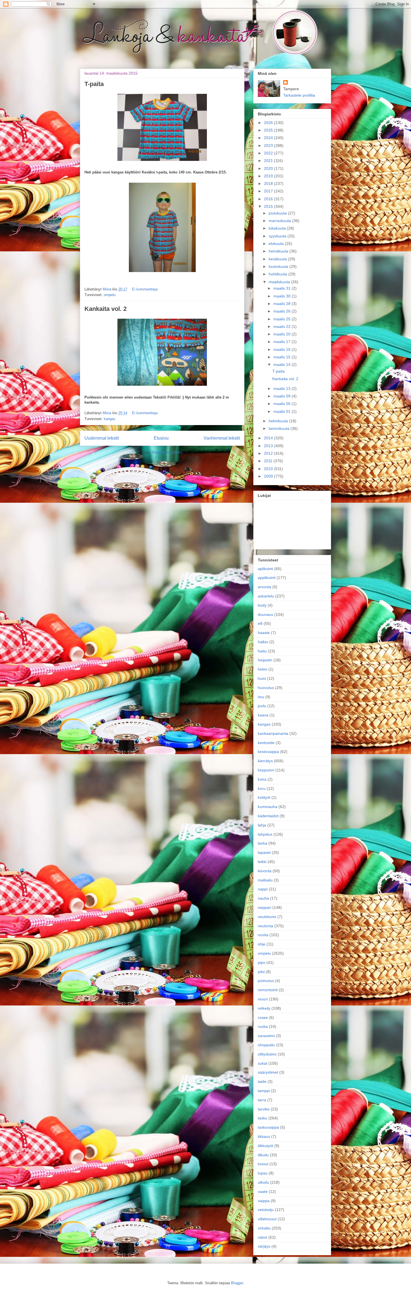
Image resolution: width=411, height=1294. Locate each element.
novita (263, 935)
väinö (262, 1237)
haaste (264, 632)
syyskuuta (278, 236)
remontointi (268, 990)
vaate (263, 1191)
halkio (263, 642)
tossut (263, 1164)
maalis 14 (282, 364)
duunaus (265, 614)
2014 (269, 438)
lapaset (264, 852)
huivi (262, 678)
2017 (269, 191)
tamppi (264, 1090)
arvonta (264, 587)
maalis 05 (282, 403)
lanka (262, 843)
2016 (269, 199)
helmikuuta (279, 421)
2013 (269, 446)
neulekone (267, 916)
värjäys (264, 1246)
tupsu (263, 1173)
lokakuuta (278, 228)
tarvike (264, 1109)
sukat (262, 1063)
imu (261, 697)
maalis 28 (282, 303)
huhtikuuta (278, 274)
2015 (269, 206)
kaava (263, 715)
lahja (262, 825)
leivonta (264, 871)
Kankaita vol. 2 (105, 308)
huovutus (266, 687)
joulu (262, 706)
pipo (261, 962)
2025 (269, 130)
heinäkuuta (279, 251)
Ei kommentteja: (145, 289)
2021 (269, 160)
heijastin (265, 660)
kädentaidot (268, 816)
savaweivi (266, 1035)
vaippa (264, 1200)
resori (263, 999)
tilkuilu (263, 1155)
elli (260, 623)
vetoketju (266, 1209)
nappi (263, 889)
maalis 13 (282, 388)
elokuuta (277, 243)
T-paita (94, 83)
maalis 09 (282, 396)
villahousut (267, 1219)
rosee (263, 1017)
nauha (263, 898)
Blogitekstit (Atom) (167, 452)
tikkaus (264, 1136)
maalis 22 (282, 326)
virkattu (264, 1228)
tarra (262, 1100)
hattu (262, 651)
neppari (264, 907)
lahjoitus (265, 834)
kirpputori (266, 770)
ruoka (263, 1026)
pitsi (261, 971)
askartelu (266, 596)
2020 (269, 168)
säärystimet (268, 1072)
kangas (109, 419)
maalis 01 (282, 411)
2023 (269, 145)
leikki (262, 861)
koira (262, 779)
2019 (269, 176)
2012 (269, 453)
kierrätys (265, 761)
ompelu (109, 295)
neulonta (265, 926)
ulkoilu (263, 1182)
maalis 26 (282, 311)
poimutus (266, 980)
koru (262, 788)
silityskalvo (267, 1054)
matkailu (265, 880)
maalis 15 (282, 357)
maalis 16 (282, 349)
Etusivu (161, 438)
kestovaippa (268, 751)
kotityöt (264, 797)
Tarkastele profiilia (299, 95)
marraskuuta (280, 220)
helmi (262, 669)
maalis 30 (282, 296)
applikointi (266, 577)
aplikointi (265, 568)
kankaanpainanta (273, 733)
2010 (269, 468)
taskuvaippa (268, 1127)
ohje (261, 944)
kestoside (266, 742)
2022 (269, 153)
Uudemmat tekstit (101, 438)
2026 (269, 122)
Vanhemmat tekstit (222, 438)
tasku (262, 1118)
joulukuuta (278, 213)
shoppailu (266, 1045)
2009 (269, 476)
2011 (268, 461)
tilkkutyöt (265, 1145)
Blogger (237, 1283)
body (262, 605)
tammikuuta (279, 428)
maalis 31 (282, 288)
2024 (269, 137)
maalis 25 (282, 319)
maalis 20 (282, 334)
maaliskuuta (280, 282)
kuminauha (267, 806)
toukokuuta (279, 266)
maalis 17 (282, 341)
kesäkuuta (278, 259)
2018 (269, 183)
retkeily (264, 1008)
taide (262, 1081)
